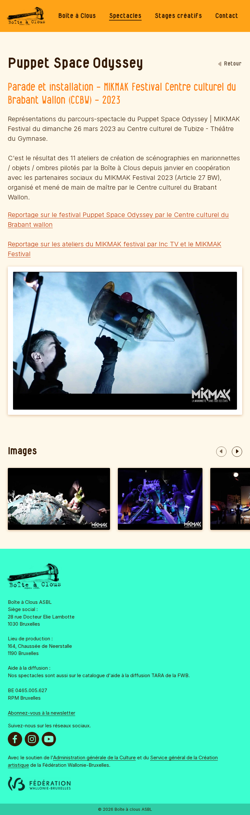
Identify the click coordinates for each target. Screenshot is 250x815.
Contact (226, 16)
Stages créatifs (178, 16)
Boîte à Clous (77, 16)
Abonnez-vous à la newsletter (41, 713)
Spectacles (125, 16)
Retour (233, 64)
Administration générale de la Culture (94, 757)
